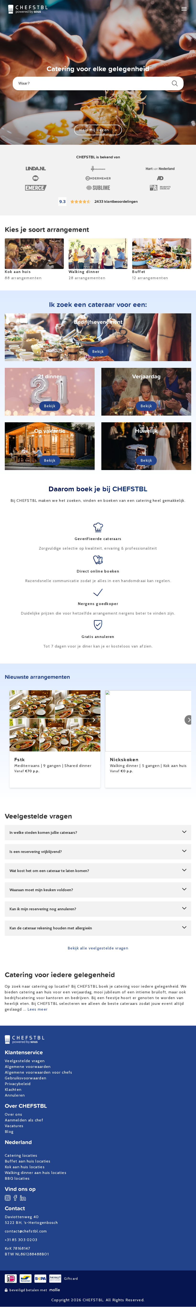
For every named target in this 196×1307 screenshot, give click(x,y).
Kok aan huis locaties (25, 1167)
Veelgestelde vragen (25, 1061)
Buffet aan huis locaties (28, 1161)
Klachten (13, 1089)
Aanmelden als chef (24, 1120)
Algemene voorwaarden (28, 1066)
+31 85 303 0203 (21, 1239)
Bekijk (98, 351)
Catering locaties (21, 1155)
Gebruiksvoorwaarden (25, 1078)
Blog (9, 1131)
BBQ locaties (17, 1178)
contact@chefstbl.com (26, 1231)
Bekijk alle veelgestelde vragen (98, 948)
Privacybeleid (18, 1084)
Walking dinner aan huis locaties (35, 1172)
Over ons (13, 1114)
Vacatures (14, 1126)
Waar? (24, 83)
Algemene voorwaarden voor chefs (38, 1072)
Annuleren (15, 1095)
